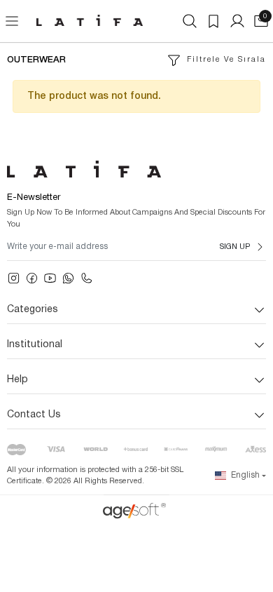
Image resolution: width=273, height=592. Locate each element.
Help (17, 379)
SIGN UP (235, 246)
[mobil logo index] (89, 20)
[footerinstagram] (13, 278)
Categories (32, 309)
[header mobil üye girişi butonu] (237, 21)
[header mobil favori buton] (213, 21)
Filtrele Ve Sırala (226, 59)
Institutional (34, 344)
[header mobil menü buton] (12, 21)
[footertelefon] (86, 278)
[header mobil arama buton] (189, 21)
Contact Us (34, 414)
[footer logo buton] (136, 169)
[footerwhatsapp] (68, 278)
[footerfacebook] (31, 278)
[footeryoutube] (50, 278)
